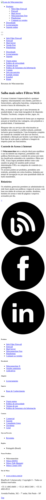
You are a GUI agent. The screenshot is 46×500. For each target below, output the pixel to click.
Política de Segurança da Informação (21, 68)
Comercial (10, 418)
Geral (8, 428)
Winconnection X (13, 366)
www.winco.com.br (14, 476)
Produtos (9, 6)
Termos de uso (12, 65)
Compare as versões (19, 20)
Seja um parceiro (13, 72)
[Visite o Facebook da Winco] (23, 289)
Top (2, 498)
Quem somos (11, 61)
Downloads (10, 23)
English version (12, 75)
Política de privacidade (15, 63)
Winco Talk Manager (14, 463)
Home (8, 79)
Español (9, 77)
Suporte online (12, 27)
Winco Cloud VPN (14, 465)
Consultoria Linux (13, 423)
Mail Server (16, 13)
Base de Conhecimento (15, 391)
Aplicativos (10, 371)
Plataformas (16, 18)
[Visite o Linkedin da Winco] (23, 334)
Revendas (10, 438)
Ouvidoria (10, 425)
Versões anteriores (13, 368)
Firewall (14, 11)
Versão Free (11, 45)
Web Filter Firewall (19, 9)
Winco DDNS (12, 461)
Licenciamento (12, 25)
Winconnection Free (19, 16)
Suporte (9, 56)
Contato (9, 70)
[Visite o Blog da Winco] (23, 245)
